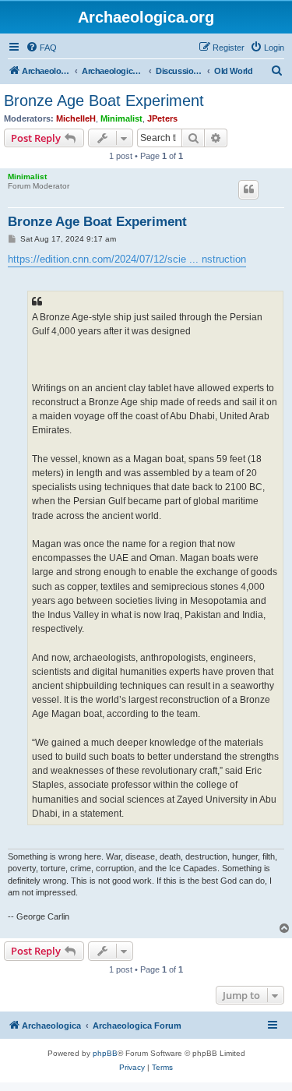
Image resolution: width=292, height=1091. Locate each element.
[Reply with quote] (248, 189)
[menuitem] (41, 47)
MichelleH (76, 118)
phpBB (105, 1053)
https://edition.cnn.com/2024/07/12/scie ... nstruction (127, 259)
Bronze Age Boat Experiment (104, 100)
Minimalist (121, 118)
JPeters (162, 118)
